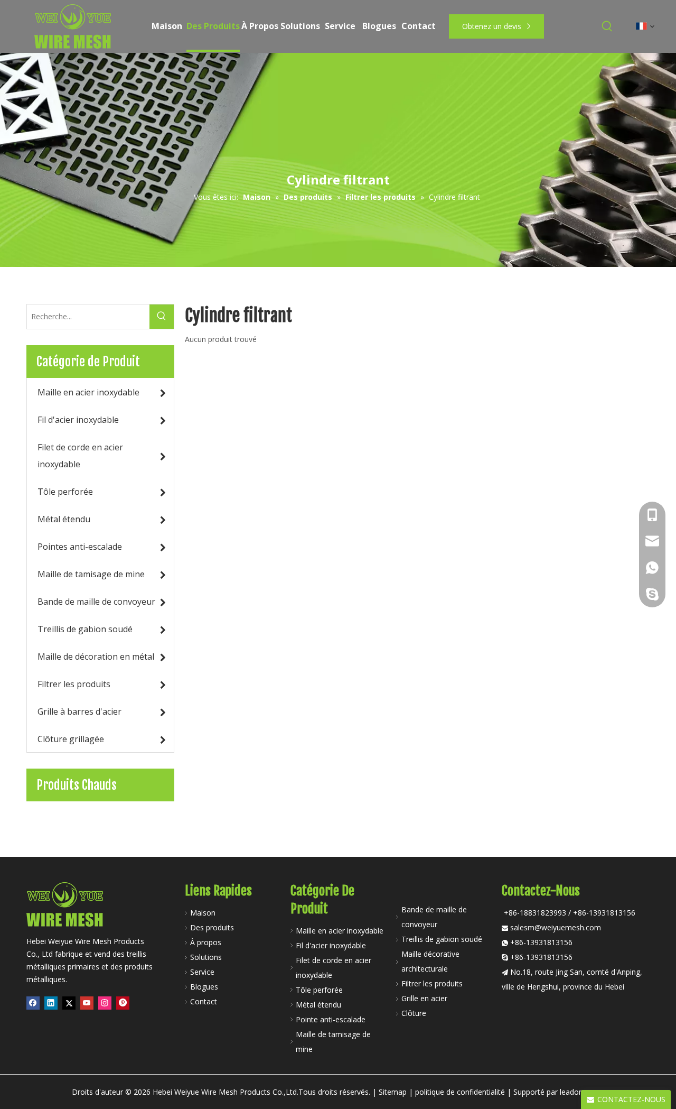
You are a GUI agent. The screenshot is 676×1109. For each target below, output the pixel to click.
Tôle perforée (319, 990)
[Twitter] (69, 1003)
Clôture (413, 1013)
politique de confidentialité (460, 1092)
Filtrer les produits (432, 983)
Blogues (204, 987)
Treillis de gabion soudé (441, 939)
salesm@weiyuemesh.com (555, 927)
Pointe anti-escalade (330, 1019)
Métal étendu (318, 1005)
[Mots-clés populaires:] (607, 26)
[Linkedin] (51, 1003)
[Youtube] (86, 1003)
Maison (202, 913)
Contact (203, 1001)
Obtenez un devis (492, 26)
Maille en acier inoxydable (339, 931)
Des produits (212, 927)
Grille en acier (424, 998)
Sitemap (393, 1092)
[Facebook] (33, 1003)
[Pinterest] (122, 1003)
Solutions (206, 957)
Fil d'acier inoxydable (331, 945)
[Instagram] (104, 1003)
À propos (205, 942)
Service (202, 972)
